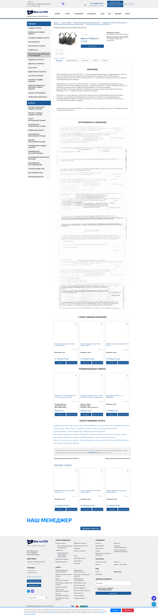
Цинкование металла (84, 428)
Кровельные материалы (37, 97)
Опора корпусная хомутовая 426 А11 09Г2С (90, 344)
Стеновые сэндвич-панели (38, 38)
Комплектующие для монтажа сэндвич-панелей (36, 87)
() (126, 4)
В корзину (60, 362)
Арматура (77, 548)
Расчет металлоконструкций (36, 119)
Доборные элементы (36, 63)
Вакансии (117, 543)
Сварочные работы (60, 431)
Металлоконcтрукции (62, 559)
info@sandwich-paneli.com (97, 5)
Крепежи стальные (79, 551)
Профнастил (33, 50)
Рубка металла (59, 428)
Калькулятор (79, 13)
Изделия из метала (61, 561)
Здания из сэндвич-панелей (36, 80)
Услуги (67, 13)
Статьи (98, 571)
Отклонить (128, 610)
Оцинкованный (63, 553)
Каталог (58, 13)
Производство (100, 545)
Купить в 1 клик (71, 362)
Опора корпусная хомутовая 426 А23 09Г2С (65, 344)
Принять (115, 610)
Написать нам (34, 585)
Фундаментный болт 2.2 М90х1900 (114, 396)
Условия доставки (101, 562)
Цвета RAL (77, 563)
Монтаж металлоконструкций (36, 141)
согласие (51, 612)
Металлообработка (35, 177)
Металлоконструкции (36, 46)
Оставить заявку (34, 581)
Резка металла (78, 593)
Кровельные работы (36, 130)
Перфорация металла (61, 425)
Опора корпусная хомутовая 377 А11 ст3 (117, 344)
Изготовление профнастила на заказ (37, 125)
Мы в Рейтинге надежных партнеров (103, 554)
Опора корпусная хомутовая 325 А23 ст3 (65, 491)
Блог (109, 13)
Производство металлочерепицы (35, 152)
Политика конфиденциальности (120, 546)
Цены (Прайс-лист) (79, 558)
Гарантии (117, 562)
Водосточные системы (37, 71)
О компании (91, 13)
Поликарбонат (34, 42)
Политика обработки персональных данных (120, 550)
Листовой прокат (79, 595)
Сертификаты (100, 548)
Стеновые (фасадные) (65, 546)
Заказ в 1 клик (92, 46)
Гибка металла (70, 428)
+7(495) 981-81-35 (93, 452)
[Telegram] (154, 604)
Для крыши (62, 556)
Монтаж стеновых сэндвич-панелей (35, 114)
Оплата (127, 13)
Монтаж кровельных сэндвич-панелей (36, 108)
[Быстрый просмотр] (75, 328)
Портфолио (99, 574)
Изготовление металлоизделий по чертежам (114, 425)
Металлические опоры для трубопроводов (38, 54)
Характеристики (72, 60)
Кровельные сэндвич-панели (36, 33)
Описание (59, 60)
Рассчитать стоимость (115, 5)
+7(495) (96, 3)
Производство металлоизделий (35, 163)
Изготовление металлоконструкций (36, 135)
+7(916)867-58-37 (32, 572)
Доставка (118, 13)
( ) (132, 4)
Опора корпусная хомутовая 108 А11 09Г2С (116, 491)
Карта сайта (118, 571)
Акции (76, 555)
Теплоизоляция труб (36, 169)
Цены (102, 13)
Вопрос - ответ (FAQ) (120, 564)
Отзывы (104, 60)
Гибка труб (96, 428)
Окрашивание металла (109, 428)
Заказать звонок (115, 2)
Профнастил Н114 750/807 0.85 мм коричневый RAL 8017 (65, 396)
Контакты (98, 543)
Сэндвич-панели (34, 28)
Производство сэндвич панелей (37, 146)
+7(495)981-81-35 (32, 570)
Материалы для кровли (81, 545)
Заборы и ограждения (37, 93)
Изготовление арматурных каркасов (38, 158)
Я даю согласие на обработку (105, 588)
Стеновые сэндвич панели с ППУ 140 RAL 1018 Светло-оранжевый (91, 396)
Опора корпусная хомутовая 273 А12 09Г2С (91, 491)
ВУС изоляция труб (35, 173)
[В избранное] (75, 332)
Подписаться (113, 593)
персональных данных (105, 589)
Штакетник (32, 67)
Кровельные (63, 547)
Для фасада (62, 555)
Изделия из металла (36, 59)
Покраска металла (79, 598)
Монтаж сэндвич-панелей (82, 590)
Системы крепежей (35, 75)
